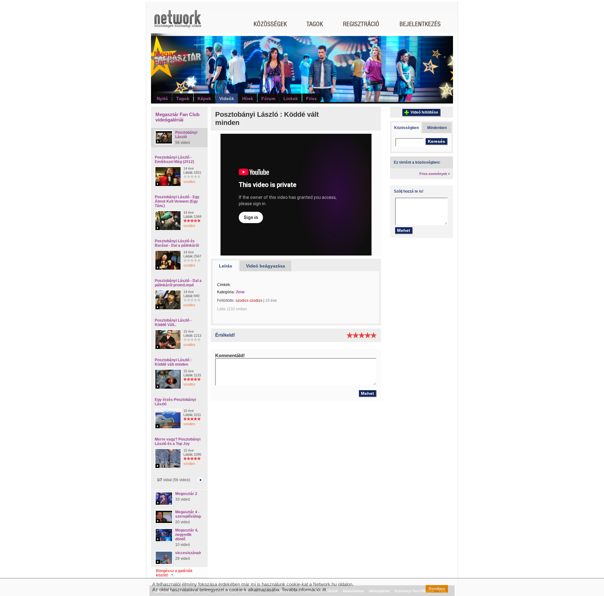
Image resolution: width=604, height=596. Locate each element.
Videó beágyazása (265, 265)
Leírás (225, 265)
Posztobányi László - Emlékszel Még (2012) (174, 159)
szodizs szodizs (249, 300)
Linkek (290, 98)
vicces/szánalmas (191, 553)
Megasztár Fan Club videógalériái (177, 117)
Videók (226, 98)
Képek (204, 98)
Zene (240, 292)
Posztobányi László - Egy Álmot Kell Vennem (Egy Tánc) (177, 201)
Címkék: (224, 285)
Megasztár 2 (186, 494)
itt (324, 589)
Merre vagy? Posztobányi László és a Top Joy (177, 441)
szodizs (189, 181)
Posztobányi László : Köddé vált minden (173, 362)
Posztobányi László (186, 134)
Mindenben (437, 128)
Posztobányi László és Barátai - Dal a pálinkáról (177, 243)
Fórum (268, 98)
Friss (311, 98)
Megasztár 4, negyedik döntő (186, 534)
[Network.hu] (177, 22)
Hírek (247, 98)
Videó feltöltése (424, 112)
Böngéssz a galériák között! (174, 573)
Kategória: (226, 292)
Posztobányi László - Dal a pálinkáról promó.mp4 (178, 282)
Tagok (182, 98)
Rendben (437, 589)
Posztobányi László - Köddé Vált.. (173, 322)
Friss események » (434, 174)
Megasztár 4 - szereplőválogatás (191, 514)
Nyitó (162, 98)
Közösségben (406, 128)
